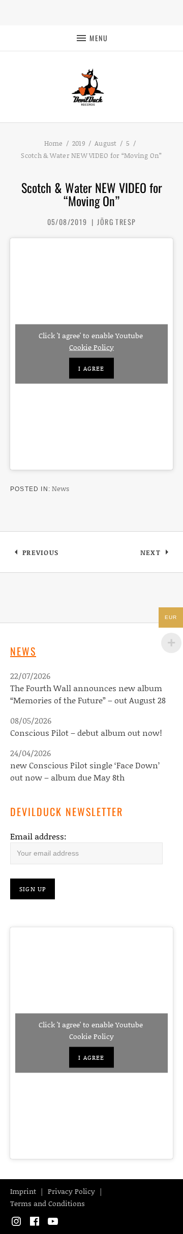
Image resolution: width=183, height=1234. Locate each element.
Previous (40, 554)
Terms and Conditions (47, 1203)
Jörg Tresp (116, 221)
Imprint (23, 1191)
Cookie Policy (91, 346)
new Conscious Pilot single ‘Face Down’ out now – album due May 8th (85, 771)
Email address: (38, 836)
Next (156, 554)
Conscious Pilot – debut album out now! (86, 732)
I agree (91, 368)
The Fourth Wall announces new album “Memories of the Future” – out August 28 (88, 694)
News (60, 488)
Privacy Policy (71, 1191)
